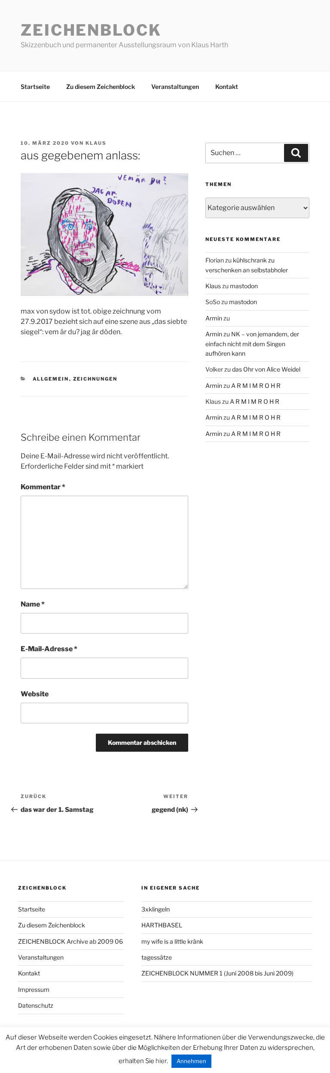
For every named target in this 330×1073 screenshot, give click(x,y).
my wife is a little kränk (172, 941)
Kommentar (43, 487)
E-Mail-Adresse (49, 649)
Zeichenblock (91, 30)
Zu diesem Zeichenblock (100, 86)
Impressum (33, 989)
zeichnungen (95, 379)
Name (33, 604)
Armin (213, 318)
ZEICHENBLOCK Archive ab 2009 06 (70, 941)
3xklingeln (155, 909)
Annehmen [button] (191, 1061)
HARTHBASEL (161, 925)
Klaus (96, 143)
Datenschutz (35, 1005)
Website (35, 694)
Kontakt (226, 86)
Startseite (35, 86)
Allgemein (51, 379)
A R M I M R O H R (256, 385)
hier (161, 1061)
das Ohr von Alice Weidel (266, 369)
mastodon (244, 286)
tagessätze (156, 957)
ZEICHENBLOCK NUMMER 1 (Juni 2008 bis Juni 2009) (217, 973)
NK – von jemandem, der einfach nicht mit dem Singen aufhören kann (252, 343)
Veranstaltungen (175, 86)
